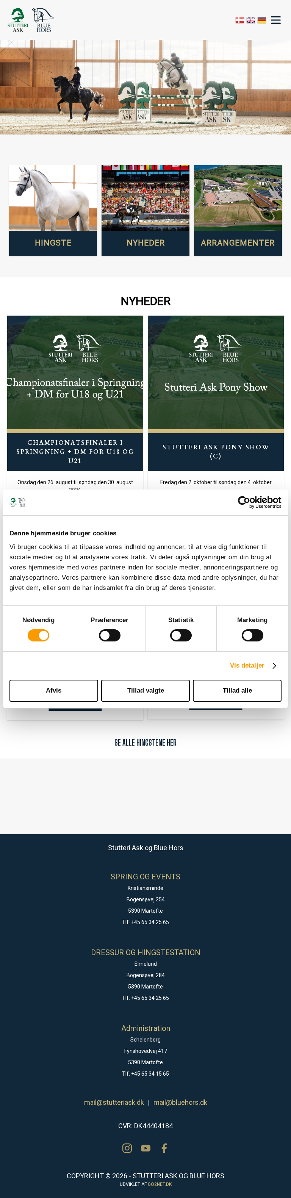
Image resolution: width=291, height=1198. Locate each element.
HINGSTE (53, 242)
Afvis (53, 690)
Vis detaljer (247, 665)
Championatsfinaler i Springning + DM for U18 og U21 (75, 452)
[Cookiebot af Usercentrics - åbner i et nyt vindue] (248, 502)
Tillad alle (237, 690)
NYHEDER (146, 242)
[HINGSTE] (53, 198)
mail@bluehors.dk (180, 1102)
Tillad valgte (145, 690)
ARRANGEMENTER (238, 242)
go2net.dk (160, 1184)
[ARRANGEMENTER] (238, 198)
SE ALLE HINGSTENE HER (145, 742)
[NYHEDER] (145, 198)
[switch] (109, 635)
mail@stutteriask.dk (114, 1102)
